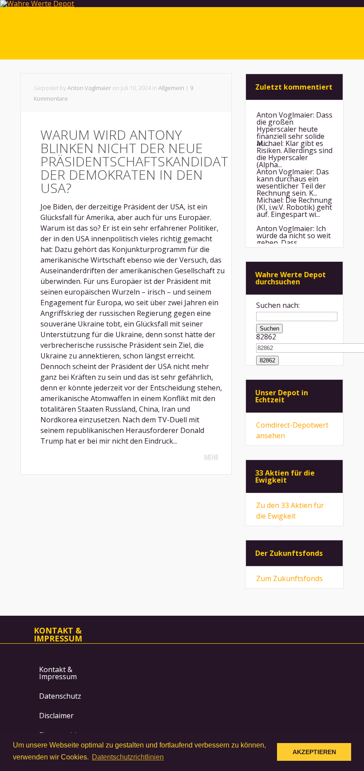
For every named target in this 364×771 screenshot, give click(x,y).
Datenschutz (60, 696)
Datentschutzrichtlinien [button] (128, 757)
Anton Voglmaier (89, 88)
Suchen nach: (278, 305)
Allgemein (171, 88)
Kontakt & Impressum (58, 673)
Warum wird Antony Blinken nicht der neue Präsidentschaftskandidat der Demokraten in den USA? (134, 161)
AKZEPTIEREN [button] (314, 751)
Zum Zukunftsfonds (289, 578)
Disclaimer (56, 715)
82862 (266, 337)
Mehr (211, 457)
